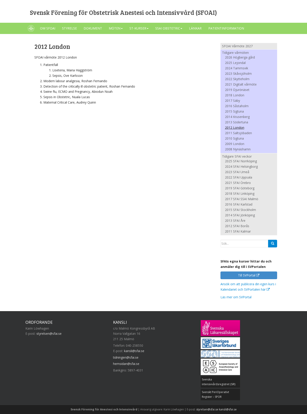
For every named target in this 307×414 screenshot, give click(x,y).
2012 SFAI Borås (237, 226)
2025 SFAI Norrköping (241, 161)
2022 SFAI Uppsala (238, 177)
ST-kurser (137, 28)
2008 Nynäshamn (238, 149)
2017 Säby (232, 101)
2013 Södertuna (236, 122)
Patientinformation (226, 28)
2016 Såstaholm (237, 106)
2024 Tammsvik (236, 68)
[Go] (272, 243)
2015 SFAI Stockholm (240, 210)
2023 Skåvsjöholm (238, 74)
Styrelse (69, 28)
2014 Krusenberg (237, 117)
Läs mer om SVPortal (235, 297)
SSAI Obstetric (167, 28)
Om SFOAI (47, 28)
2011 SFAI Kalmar (238, 231)
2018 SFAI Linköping (239, 194)
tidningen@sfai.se (125, 357)
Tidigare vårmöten (235, 52)
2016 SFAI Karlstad (238, 204)
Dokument (93, 28)
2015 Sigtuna (234, 111)
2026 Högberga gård (240, 57)
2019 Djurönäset (237, 90)
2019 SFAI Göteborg (239, 188)
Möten (114, 28)
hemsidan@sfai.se (126, 364)
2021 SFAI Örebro (238, 183)
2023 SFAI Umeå (237, 172)
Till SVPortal (247, 275)
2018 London (234, 95)
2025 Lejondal (235, 63)
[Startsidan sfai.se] (31, 28)
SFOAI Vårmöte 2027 (237, 46)
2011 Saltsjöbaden (238, 133)
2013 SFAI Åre (235, 221)
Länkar (195, 28)
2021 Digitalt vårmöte (241, 84)
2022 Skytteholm (237, 79)
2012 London (234, 128)
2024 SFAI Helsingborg (241, 167)
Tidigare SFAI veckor (237, 156)
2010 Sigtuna (234, 138)
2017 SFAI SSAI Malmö (241, 199)
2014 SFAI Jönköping (240, 215)
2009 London (234, 144)
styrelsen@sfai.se (49, 333)
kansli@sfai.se (134, 351)
